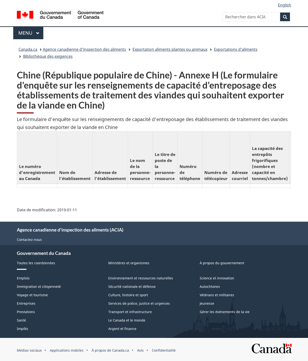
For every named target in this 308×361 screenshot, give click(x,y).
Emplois (23, 278)
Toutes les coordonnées (36, 263)
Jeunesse (207, 303)
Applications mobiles (66, 350)
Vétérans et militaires (217, 295)
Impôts (22, 328)
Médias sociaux (29, 350)
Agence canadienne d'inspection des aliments (84, 49)
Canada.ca (28, 49)
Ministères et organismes (128, 263)
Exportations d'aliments (235, 49)
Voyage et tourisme (32, 295)
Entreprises (26, 303)
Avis (140, 350)
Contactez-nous (29, 239)
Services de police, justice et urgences (139, 303)
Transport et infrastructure (130, 311)
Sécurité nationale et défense (132, 286)
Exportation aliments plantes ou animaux (170, 49)
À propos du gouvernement (222, 263)
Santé (21, 320)
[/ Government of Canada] (60, 15)
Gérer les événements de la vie (225, 311)
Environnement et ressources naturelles (140, 278)
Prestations (26, 311)
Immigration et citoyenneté (39, 286)
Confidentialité (164, 350)
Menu (30, 33)
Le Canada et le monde (126, 320)
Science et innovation (217, 278)
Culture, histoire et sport (128, 295)
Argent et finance (122, 328)
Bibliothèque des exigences (48, 56)
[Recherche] (285, 17)
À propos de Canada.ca (110, 350)
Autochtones (210, 286)
